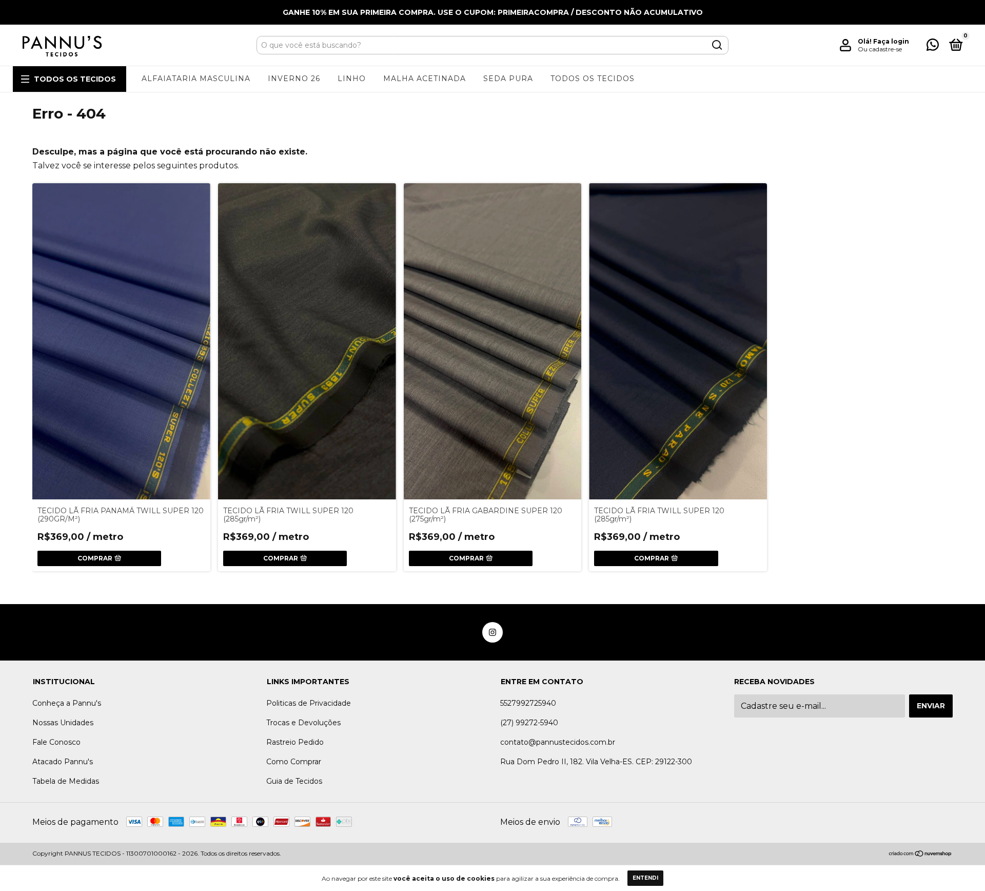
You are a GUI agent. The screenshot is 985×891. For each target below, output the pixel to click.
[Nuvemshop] (921, 854)
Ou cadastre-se (880, 49)
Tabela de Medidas (65, 781)
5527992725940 (528, 703)
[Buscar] (716, 45)
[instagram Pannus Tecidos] (492, 632)
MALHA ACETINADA (424, 78)
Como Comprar (293, 761)
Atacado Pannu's (62, 761)
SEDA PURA (508, 78)
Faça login (891, 41)
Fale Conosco (56, 742)
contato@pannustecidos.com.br (557, 742)
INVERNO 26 (294, 78)
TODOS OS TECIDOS (75, 79)
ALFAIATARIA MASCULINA (196, 78)
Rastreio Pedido (295, 742)
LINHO (352, 78)
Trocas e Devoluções (303, 722)
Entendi (645, 878)
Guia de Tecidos (294, 781)
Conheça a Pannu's (66, 703)
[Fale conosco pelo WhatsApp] (932, 46)
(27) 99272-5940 (529, 722)
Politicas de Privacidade (308, 703)
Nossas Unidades (62, 722)
